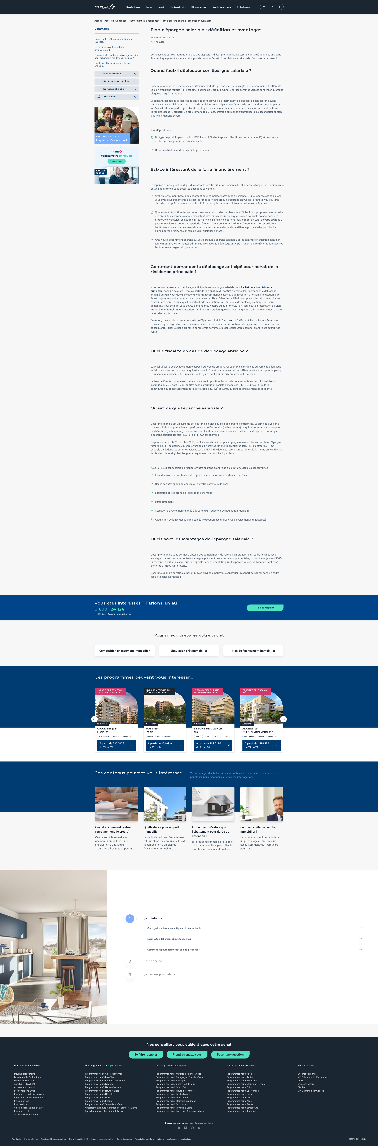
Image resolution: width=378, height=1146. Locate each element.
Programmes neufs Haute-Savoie (102, 1090)
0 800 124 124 (109, 609)
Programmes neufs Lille (239, 1097)
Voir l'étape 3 (242, 974)
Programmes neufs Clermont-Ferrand (246, 1083)
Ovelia (301, 1080)
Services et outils (113, 89)
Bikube (301, 1087)
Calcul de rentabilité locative (29, 1107)
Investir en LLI (21, 1111)
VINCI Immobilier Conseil (311, 1090)
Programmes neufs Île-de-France (173, 1094)
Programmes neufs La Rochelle (243, 1090)
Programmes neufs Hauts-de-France (175, 1090)
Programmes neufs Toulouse (241, 1111)
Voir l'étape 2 (242, 961)
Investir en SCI (21, 1100)
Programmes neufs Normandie (172, 1097)
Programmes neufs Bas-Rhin (100, 1077)
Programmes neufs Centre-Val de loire (175, 1083)
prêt (231, 320)
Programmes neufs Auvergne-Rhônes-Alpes (178, 1073)
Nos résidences (112, 74)
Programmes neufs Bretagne (170, 1080)
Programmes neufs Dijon (239, 1087)
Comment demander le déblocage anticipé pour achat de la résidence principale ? (116, 56)
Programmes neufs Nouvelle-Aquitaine (176, 1100)
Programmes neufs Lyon (239, 1094)
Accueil (98, 20)
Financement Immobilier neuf (144, 20)
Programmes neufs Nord (97, 1097)
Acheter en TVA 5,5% (24, 1083)
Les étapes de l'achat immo (28, 1077)
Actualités (109, 97)
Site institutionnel (307, 1073)
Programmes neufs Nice (239, 1100)
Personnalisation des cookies (102, 1139)
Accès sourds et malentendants (179, 1139)
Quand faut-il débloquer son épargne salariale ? (113, 40)
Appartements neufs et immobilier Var (104, 1111)
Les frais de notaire (24, 1080)
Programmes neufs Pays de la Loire (174, 1107)
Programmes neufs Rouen (240, 1104)
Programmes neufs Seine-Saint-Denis (104, 1104)
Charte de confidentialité (78, 1139)
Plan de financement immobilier (253, 650)
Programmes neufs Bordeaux (242, 1080)
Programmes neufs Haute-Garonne (103, 1087)
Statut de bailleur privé (26, 1114)
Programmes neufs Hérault (99, 1094)
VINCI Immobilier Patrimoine (313, 1077)
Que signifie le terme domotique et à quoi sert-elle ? (174, 928)
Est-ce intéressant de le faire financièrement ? (109, 48)
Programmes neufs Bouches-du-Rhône (105, 1080)
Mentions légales (31, 1139)
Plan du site (16, 1139)
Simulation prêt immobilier (189, 650)
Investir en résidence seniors (29, 1094)
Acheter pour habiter (115, 20)
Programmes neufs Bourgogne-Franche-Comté (180, 1077)
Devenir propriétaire (24, 1073)
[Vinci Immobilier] (105, 7)
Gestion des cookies (124, 1139)
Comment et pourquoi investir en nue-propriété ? (173, 949)
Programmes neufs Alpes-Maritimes (103, 1073)
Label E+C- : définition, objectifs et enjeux (169, 938)
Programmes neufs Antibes (241, 1073)
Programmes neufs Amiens (240, 1077)
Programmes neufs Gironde (99, 1083)
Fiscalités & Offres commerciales (53, 1139)
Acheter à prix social (24, 1087)
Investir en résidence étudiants (30, 1097)
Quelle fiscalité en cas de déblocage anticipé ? (112, 64)
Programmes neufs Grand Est (171, 1087)
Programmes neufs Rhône (98, 1100)
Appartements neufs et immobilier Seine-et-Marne (111, 1107)
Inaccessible (20, 1104)
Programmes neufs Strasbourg (242, 1107)
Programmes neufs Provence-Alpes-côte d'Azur (180, 1111)
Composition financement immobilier (124, 650)
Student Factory (306, 1083)
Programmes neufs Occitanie (171, 1104)
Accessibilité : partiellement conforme (149, 1139)
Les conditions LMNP (25, 1090)
